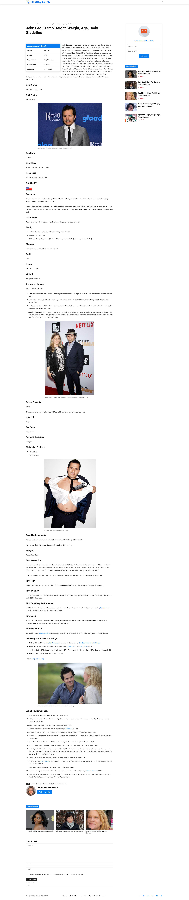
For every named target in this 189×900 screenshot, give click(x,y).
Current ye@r (31, 882)
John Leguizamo (62, 784)
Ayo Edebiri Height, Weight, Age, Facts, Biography (40, 831)
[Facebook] (139, 896)
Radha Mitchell (52, 706)
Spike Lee (103, 608)
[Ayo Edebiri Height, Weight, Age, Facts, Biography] (40, 820)
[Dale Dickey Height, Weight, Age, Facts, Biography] (99, 820)
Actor (32, 784)
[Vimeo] (152, 896)
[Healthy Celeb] (38, 2)
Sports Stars (142, 120)
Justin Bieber (91, 771)
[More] (93, 39)
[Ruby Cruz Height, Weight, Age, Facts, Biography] (70, 820)
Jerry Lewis (84, 646)
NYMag (41, 659)
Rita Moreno (44, 761)
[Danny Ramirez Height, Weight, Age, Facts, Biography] (131, 107)
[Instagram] (143, 896)
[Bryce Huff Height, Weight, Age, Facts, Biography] (131, 118)
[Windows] (157, 896)
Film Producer (52, 784)
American (38, 784)
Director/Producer (42, 24)
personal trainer (44, 633)
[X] (148, 896)
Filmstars (29, 829)
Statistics (33, 24)
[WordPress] (161, 896)
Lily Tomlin (83, 643)
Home (27, 24)
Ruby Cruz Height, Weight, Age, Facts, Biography (69, 831)
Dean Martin (72, 646)
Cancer (45, 784)
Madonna (69, 729)
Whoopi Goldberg (94, 643)
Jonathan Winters (52, 643)
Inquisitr (35, 659)
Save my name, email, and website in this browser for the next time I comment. (55, 874)
